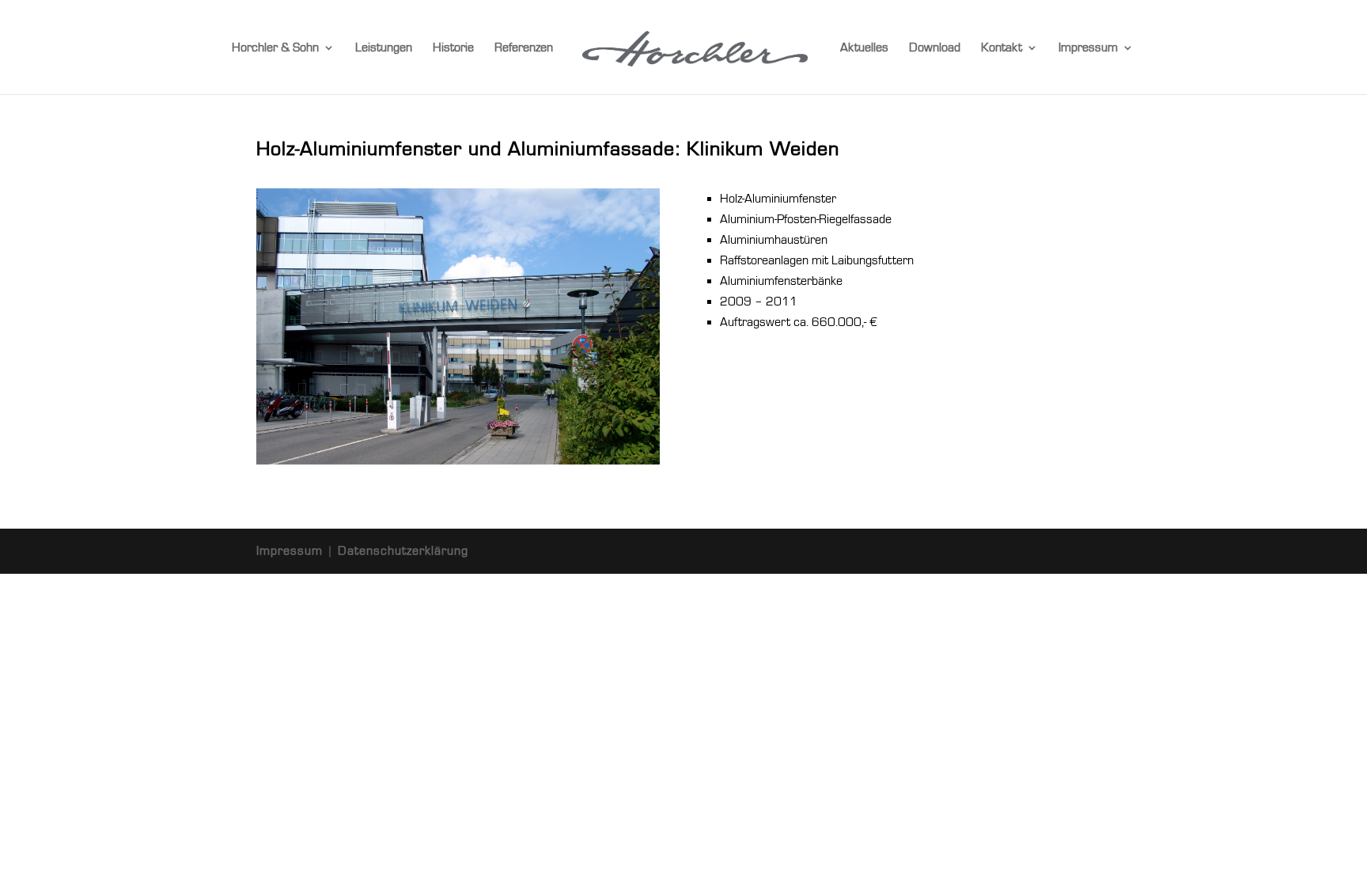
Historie (453, 48)
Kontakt (1001, 48)
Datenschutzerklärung (403, 551)
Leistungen (383, 48)
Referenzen (523, 48)
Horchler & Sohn (275, 48)
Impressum (1088, 48)
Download (934, 48)
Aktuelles (864, 48)
